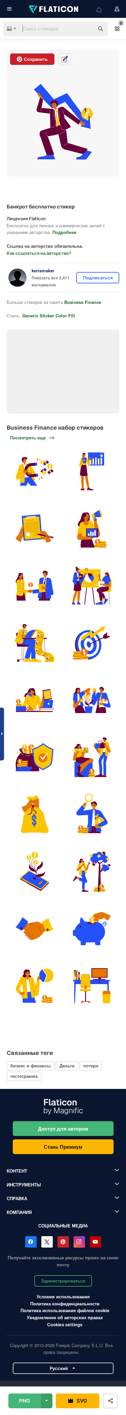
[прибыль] (91, 700)
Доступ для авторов (63, 1128)
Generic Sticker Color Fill (48, 315)
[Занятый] (34, 700)
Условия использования (63, 1296)
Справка (17, 1198)
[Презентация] (91, 585)
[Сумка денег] (34, 814)
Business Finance (82, 302)
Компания (19, 1212)
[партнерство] (34, 585)
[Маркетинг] (91, 528)
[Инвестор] (91, 814)
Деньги (67, 1065)
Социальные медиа (63, 1225)
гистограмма (24, 1076)
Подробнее (64, 232)
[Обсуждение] (91, 757)
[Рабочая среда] (91, 985)
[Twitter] (47, 1242)
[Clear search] (85, 29)
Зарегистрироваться (63, 1281)
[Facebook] (31, 1242)
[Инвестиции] (34, 871)
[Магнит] (34, 471)
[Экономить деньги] (91, 928)
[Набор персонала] (34, 643)
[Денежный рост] (91, 871)
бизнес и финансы (30, 1065)
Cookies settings (64, 1324)
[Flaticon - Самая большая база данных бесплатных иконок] (54, 9)
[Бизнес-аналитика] (91, 471)
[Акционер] (34, 985)
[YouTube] (95, 1242)
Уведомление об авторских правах (65, 1317)
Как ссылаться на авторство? (39, 253)
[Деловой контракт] (34, 528)
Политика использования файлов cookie (64, 1310)
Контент (17, 1171)
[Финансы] (34, 757)
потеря (90, 1065)
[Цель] (91, 643)
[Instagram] (79, 1242)
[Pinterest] (63, 1242)
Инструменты (24, 1184)
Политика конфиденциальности (64, 1303)
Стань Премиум (63, 1146)
